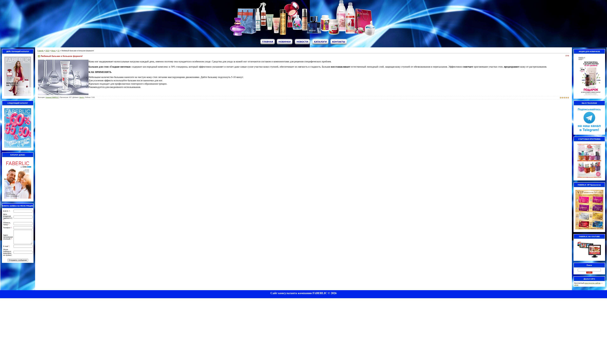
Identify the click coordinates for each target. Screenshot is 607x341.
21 (58, 51)
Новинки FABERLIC (52, 97)
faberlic (81, 97)
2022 (47, 51)
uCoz (576, 285)
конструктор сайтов (592, 283)
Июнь (53, 51)
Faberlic (40, 51)
